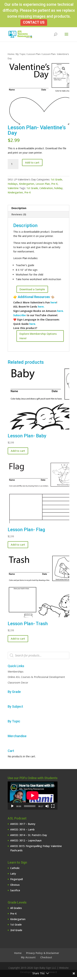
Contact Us (34, 22)
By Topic (20, 54)
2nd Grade (16, 930)
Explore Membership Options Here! (38, 336)
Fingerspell (16, 879)
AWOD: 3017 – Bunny (22, 824)
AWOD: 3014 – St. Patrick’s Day (28, 835)
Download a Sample (32, 289)
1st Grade (56, 179)
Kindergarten (26, 183)
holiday (58, 188)
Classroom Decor (18, 682)
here (53, 302)
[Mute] (47, 806)
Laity (13, 873)
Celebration (46, 188)
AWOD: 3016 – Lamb (22, 829)
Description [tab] (18, 208)
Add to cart (32, 162)
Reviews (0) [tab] (18, 214)
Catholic (15, 868)
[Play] (12, 806)
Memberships (15, 671)
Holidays (13, 183)
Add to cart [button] (18, 450)
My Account (28, 957)
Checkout (46, 957)
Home (11, 54)
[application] (32, 795)
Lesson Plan (33, 54)
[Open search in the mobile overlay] (38, 655)
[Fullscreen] (53, 806)
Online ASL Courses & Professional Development (36, 677)
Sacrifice (15, 890)
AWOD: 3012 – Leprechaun (26, 840)
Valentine (13, 188)
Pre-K (54, 183)
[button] (63, 68)
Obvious (15, 884)
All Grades (16, 908)
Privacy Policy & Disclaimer (42, 953)
